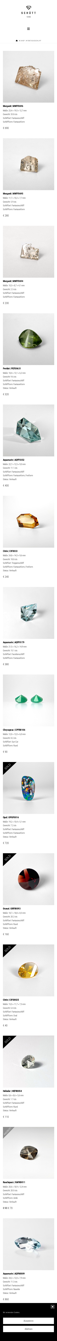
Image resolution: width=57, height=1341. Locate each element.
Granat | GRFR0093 (12, 908)
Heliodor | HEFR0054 (12, 1091)
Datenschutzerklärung (30, 1337)
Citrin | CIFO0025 (11, 999)
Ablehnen (28, 1329)
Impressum (43, 1337)
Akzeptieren (28, 1321)
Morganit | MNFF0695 (13, 193)
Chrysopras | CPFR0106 (14, 729)
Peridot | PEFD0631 (12, 368)
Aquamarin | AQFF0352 (13, 459)
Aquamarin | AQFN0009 (14, 1273)
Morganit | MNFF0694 (13, 281)
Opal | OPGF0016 (11, 817)
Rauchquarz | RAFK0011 (14, 1182)
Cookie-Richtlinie (15, 1337)
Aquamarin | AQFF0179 (13, 642)
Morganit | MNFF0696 (13, 106)
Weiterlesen (28, 360)
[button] (52, 1306)
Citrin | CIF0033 (10, 551)
